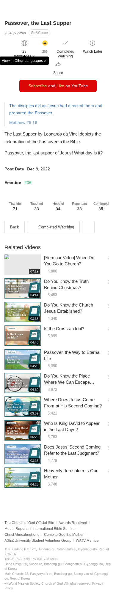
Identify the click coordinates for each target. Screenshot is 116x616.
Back (14, 227)
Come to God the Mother (64, 535)
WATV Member (88, 540)
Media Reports (16, 529)
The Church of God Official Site (29, 523)
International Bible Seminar (55, 529)
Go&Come (39, 33)
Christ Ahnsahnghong (22, 535)
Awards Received (73, 523)
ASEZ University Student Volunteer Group (37, 540)
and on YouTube (58, 85)
